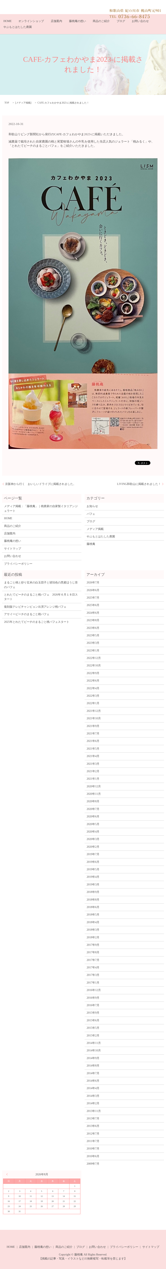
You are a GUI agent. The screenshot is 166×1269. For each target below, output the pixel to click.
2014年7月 (93, 1073)
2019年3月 (93, 884)
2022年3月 (93, 695)
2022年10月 (94, 665)
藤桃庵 (91, 543)
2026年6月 (93, 590)
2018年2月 (93, 937)
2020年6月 (93, 816)
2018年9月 (93, 892)
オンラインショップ (31, 21)
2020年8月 (93, 801)
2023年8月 (93, 620)
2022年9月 (93, 673)
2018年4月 (93, 922)
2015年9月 (93, 1012)
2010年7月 (93, 1148)
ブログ (121, 21)
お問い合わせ (140, 21)
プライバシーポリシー (18, 563)
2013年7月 (93, 1118)
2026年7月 (93, 582)
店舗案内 (56, 21)
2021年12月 (94, 710)
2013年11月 (94, 1111)
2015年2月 (93, 1035)
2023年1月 (93, 650)
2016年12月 (94, 990)
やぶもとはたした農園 (17, 27)
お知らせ (92, 506)
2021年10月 (94, 718)
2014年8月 (93, 1065)
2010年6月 (93, 1156)
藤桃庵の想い (77, 21)
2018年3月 (93, 929)
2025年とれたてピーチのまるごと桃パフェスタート (36, 621)
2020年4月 (93, 831)
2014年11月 (94, 1043)
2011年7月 (93, 1141)
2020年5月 (93, 824)
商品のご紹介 (101, 21)
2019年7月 (93, 854)
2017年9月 (93, 944)
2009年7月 (93, 1163)
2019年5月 (93, 869)
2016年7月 (93, 1005)
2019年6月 (93, 861)
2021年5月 (93, 748)
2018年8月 (93, 899)
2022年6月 (93, 680)
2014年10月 (94, 1050)
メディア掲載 (23, 102)
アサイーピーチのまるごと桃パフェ (26, 614)
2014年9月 (93, 1058)
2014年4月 (93, 1088)
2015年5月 (93, 1027)
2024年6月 (93, 612)
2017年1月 (93, 982)
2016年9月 (93, 997)
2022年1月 (93, 703)
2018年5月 (93, 914)
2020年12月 (94, 786)
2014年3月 (93, 1095)
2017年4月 (93, 967)
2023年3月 (93, 642)
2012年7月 (93, 1133)
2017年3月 (93, 974)
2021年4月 (93, 756)
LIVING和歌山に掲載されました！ (139, 484)
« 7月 (8, 1174)
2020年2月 (93, 846)
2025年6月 (93, 605)
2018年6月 (93, 907)
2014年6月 (93, 1080)
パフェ (91, 513)
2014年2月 (93, 1103)
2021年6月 (93, 741)
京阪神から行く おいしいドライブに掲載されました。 (40, 484)
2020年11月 (94, 793)
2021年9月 (93, 726)
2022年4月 (93, 688)
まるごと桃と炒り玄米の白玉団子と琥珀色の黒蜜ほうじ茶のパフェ (41, 584)
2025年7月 (93, 597)
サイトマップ (12, 548)
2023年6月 (93, 627)
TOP (6, 102)
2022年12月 (94, 658)
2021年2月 (93, 771)
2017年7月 (93, 960)
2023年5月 (93, 635)
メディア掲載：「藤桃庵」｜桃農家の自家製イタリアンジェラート (41, 508)
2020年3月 (93, 839)
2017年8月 (93, 952)
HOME (7, 21)
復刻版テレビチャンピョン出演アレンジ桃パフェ (35, 606)
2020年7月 (93, 809)
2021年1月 (93, 778)
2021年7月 (93, 733)
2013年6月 (93, 1125)
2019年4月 (93, 876)
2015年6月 (93, 1020)
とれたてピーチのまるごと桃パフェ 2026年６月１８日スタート (41, 597)
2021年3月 (93, 763)
